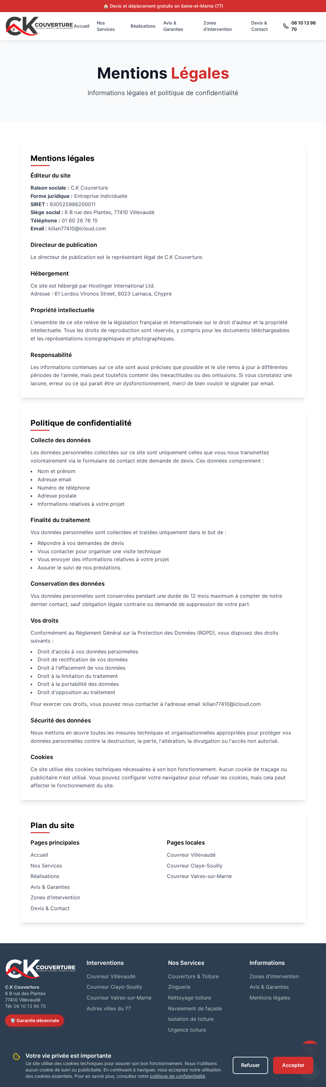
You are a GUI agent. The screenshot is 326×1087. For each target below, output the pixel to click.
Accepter (293, 1065)
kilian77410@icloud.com (232, 704)
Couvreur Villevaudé (191, 855)
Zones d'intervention (217, 26)
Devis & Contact (259, 26)
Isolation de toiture (191, 1019)
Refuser (250, 1065)
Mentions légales (270, 997)
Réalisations (143, 26)
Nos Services (106, 26)
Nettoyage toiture (189, 997)
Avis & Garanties (173, 26)
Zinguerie (179, 987)
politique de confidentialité (177, 1076)
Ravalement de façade (195, 1008)
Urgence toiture (187, 1030)
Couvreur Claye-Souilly (195, 865)
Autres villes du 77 (109, 1008)
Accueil (81, 26)
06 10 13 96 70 (303, 26)
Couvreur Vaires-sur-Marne (199, 876)
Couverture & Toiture (193, 976)
